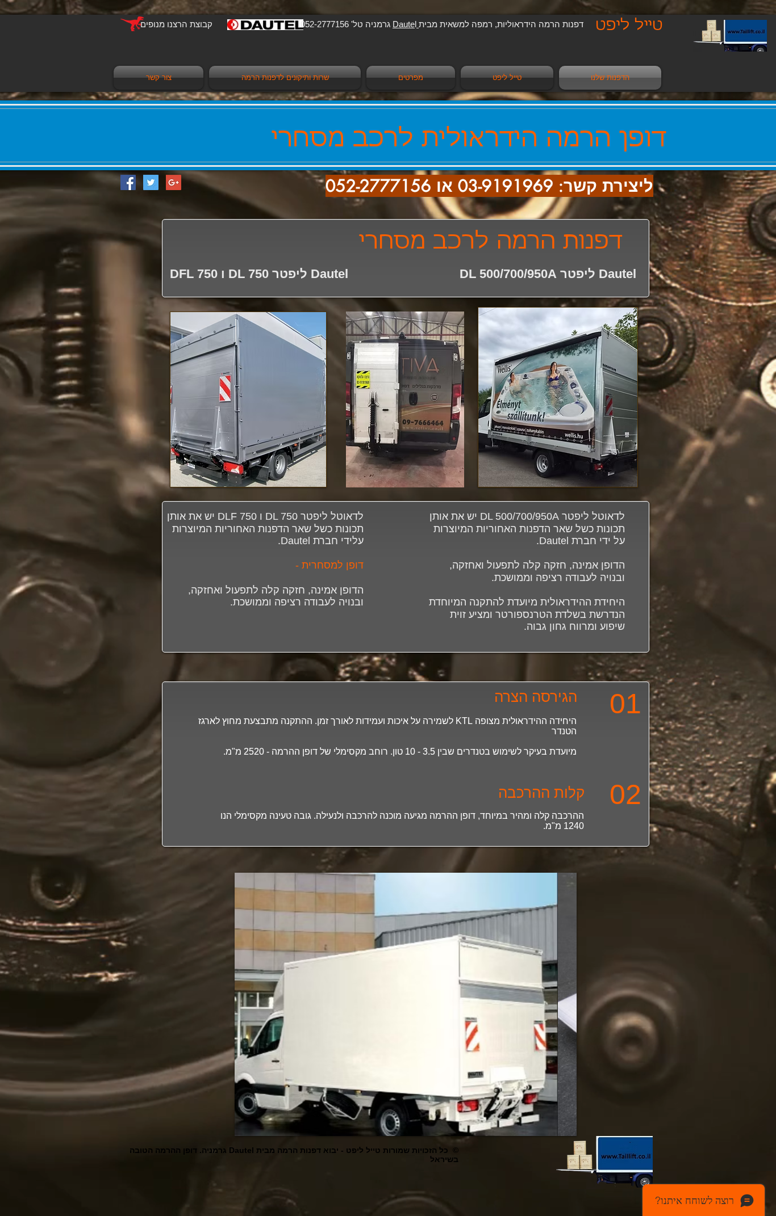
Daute (406, 24)
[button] (406, 1004)
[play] (552, 1126)
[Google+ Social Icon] (173, 182)
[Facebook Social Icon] (128, 182)
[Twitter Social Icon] (150, 182)
